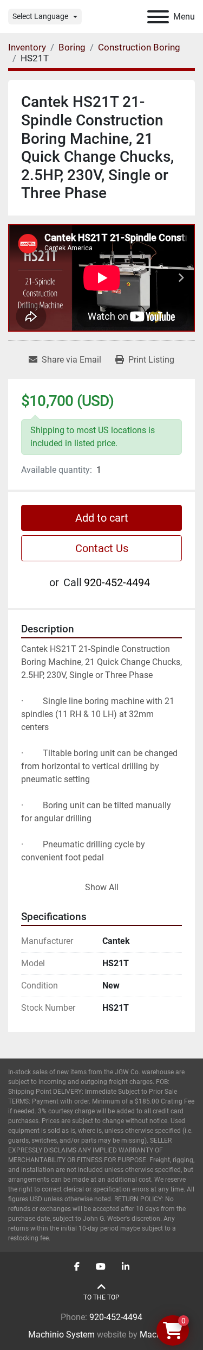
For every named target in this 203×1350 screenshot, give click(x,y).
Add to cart (101, 517)
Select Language (40, 16)
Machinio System (61, 1334)
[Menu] (158, 16)
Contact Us (101, 548)
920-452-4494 (117, 582)
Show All (102, 887)
